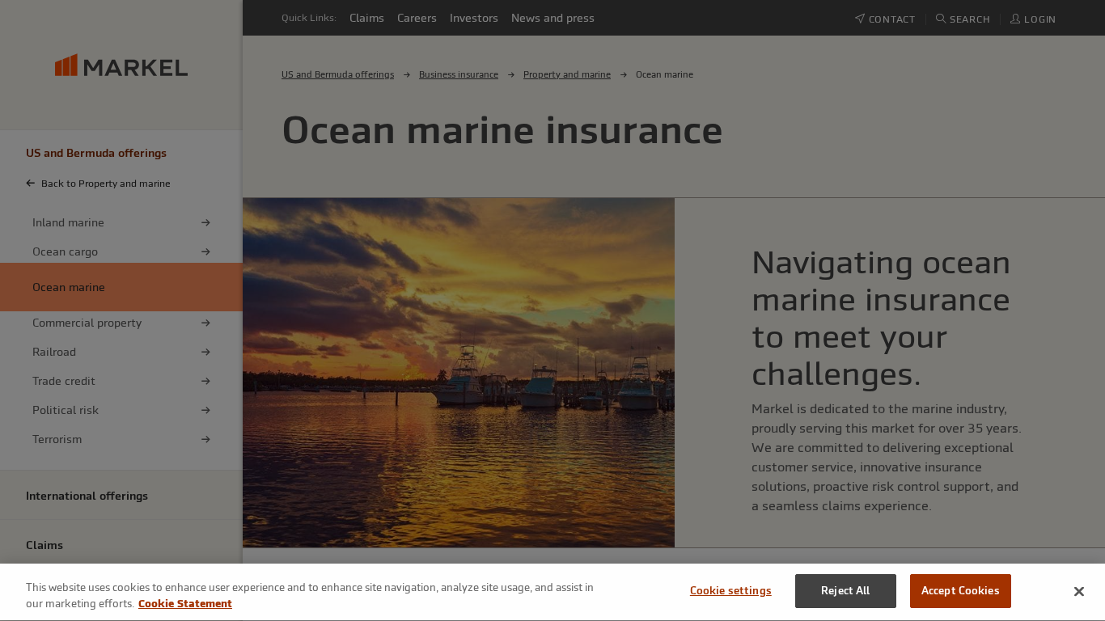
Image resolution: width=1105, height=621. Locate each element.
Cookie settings (731, 591)
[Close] (1079, 591)
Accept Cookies (960, 591)
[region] (552, 592)
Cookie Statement (185, 604)
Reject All (845, 591)
